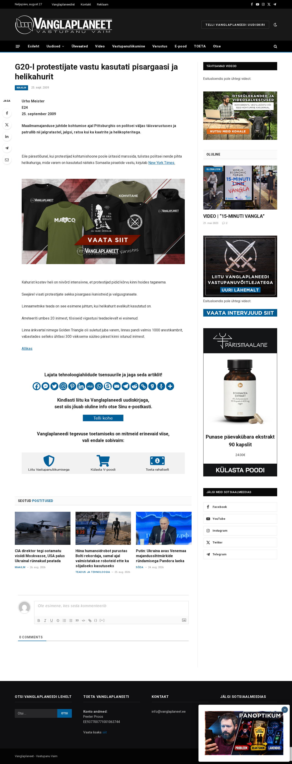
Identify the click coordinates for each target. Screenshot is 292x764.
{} (95, 620)
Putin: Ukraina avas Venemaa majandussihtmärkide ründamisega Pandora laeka (161, 556)
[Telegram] (6, 148)
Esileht (33, 46)
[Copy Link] (143, 386)
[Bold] (39, 620)
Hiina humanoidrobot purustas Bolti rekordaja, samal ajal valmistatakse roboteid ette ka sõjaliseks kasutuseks (102, 558)
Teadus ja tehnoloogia (93, 572)
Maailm (21, 87)
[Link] (90, 620)
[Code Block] (83, 620)
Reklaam (102, 4)
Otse (217, 46)
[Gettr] (161, 386)
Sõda (139, 567)
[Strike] (58, 620)
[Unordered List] (71, 620)
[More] (170, 386)
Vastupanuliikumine (128, 46)
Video (100, 46)
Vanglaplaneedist (63, 4)
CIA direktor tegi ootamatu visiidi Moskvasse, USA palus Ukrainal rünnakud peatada (40, 556)
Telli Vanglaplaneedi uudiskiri (235, 24)
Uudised (53, 46)
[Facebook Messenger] (46, 386)
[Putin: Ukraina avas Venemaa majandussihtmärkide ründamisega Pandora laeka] (164, 528)
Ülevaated (80, 46)
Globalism (213, 169)
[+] (102, 620)
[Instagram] (63, 386)
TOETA (200, 46)
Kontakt (86, 4)
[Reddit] (134, 386)
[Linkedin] (81, 386)
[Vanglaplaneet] (65, 24)
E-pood (181, 46)
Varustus (159, 46)
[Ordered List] (64, 620)
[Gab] (152, 386)
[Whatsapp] (99, 386)
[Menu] (18, 46)
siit (104, 732)
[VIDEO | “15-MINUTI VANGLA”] (240, 188)
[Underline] (51, 620)
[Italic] (45, 620)
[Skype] (108, 386)
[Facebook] (6, 113)
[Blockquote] (77, 620)
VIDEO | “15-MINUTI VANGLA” (234, 216)
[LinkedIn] (6, 136)
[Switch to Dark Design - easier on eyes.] (275, 24)
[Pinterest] (72, 386)
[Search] (275, 46)
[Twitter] (6, 124)
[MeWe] (90, 386)
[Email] (6, 159)
